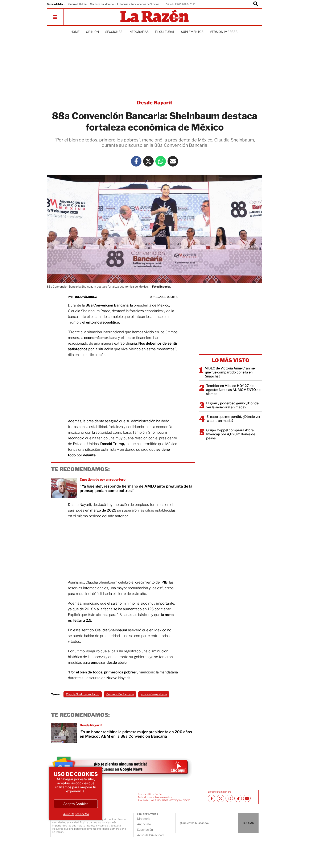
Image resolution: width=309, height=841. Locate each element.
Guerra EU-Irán (77, 4)
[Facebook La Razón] (136, 161)
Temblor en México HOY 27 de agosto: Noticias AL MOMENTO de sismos (233, 390)
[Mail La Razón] (173, 161)
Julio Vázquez (86, 297)
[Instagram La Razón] (229, 798)
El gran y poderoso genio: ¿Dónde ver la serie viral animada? (232, 405)
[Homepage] (154, 16)
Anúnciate (144, 824)
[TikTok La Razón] (238, 798)
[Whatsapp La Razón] (160, 161)
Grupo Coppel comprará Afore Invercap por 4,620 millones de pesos (230, 434)
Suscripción (145, 829)
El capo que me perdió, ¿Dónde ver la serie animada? (233, 419)
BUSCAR (248, 823)
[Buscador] (255, 4)
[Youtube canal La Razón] (247, 798)
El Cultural (165, 31)
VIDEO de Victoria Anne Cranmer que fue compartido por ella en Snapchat (230, 372)
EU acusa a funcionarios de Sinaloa (138, 4)
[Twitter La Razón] (148, 161)
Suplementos (192, 31)
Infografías (139, 31)
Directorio (143, 818)
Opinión (92, 31)
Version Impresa (224, 31)
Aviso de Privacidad (150, 835)
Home (75, 31)
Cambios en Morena (102, 4)
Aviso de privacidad (76, 814)
